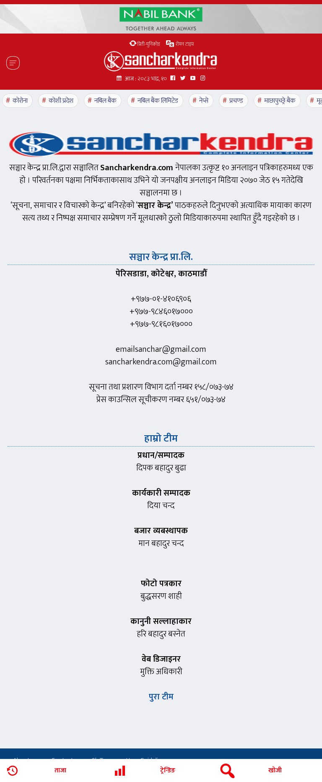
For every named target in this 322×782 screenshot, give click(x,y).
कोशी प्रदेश (61, 101)
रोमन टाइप (184, 44)
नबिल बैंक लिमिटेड (158, 101)
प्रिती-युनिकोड (148, 44)
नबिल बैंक (105, 101)
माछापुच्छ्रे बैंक (280, 101)
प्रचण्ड (236, 101)
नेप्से (203, 101)
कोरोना (20, 101)
